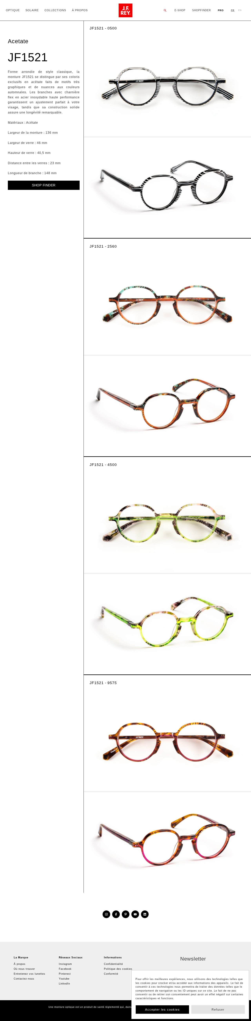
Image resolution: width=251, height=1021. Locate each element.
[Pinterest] (125, 914)
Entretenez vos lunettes (29, 973)
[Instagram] (106, 914)
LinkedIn (64, 983)
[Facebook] (116, 914)
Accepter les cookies (162, 1009)
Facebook (65, 968)
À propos (19, 963)
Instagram (65, 963)
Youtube (64, 978)
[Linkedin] (145, 914)
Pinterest (65, 973)
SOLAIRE (32, 10)
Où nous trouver (24, 968)
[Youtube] (135, 914)
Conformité (111, 973)
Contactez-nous (24, 978)
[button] (165, 10)
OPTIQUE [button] (13, 10)
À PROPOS (80, 10)
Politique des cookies (118, 968)
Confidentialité (113, 963)
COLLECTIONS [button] (55, 10)
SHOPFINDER (201, 10)
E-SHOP (180, 10)
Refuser (218, 1009)
